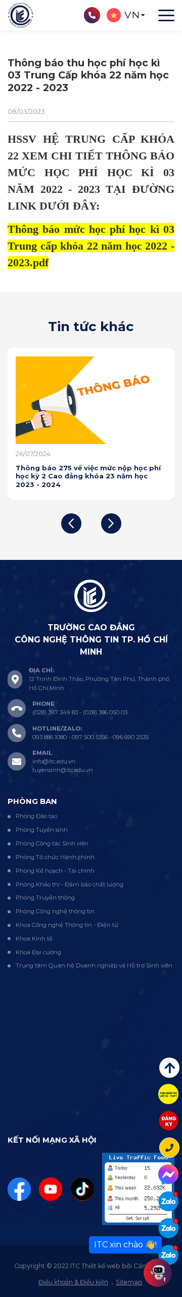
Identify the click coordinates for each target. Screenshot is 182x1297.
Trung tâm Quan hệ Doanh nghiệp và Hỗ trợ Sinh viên (94, 965)
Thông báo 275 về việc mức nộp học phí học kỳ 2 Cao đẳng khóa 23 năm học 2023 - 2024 (88, 476)
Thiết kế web (100, 1266)
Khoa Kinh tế (34, 938)
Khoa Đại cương (38, 952)
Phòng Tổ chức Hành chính (55, 857)
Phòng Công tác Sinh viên (52, 843)
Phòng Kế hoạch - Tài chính (55, 870)
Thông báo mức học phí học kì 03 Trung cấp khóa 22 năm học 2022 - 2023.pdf (91, 246)
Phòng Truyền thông (45, 897)
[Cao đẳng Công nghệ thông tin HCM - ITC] (168, 1228)
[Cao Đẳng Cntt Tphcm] (168, 1255)
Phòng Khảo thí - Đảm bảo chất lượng (69, 884)
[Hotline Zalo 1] (168, 1201)
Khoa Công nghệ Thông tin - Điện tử (67, 924)
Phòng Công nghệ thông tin (55, 911)
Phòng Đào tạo (36, 816)
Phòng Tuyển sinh (42, 829)
